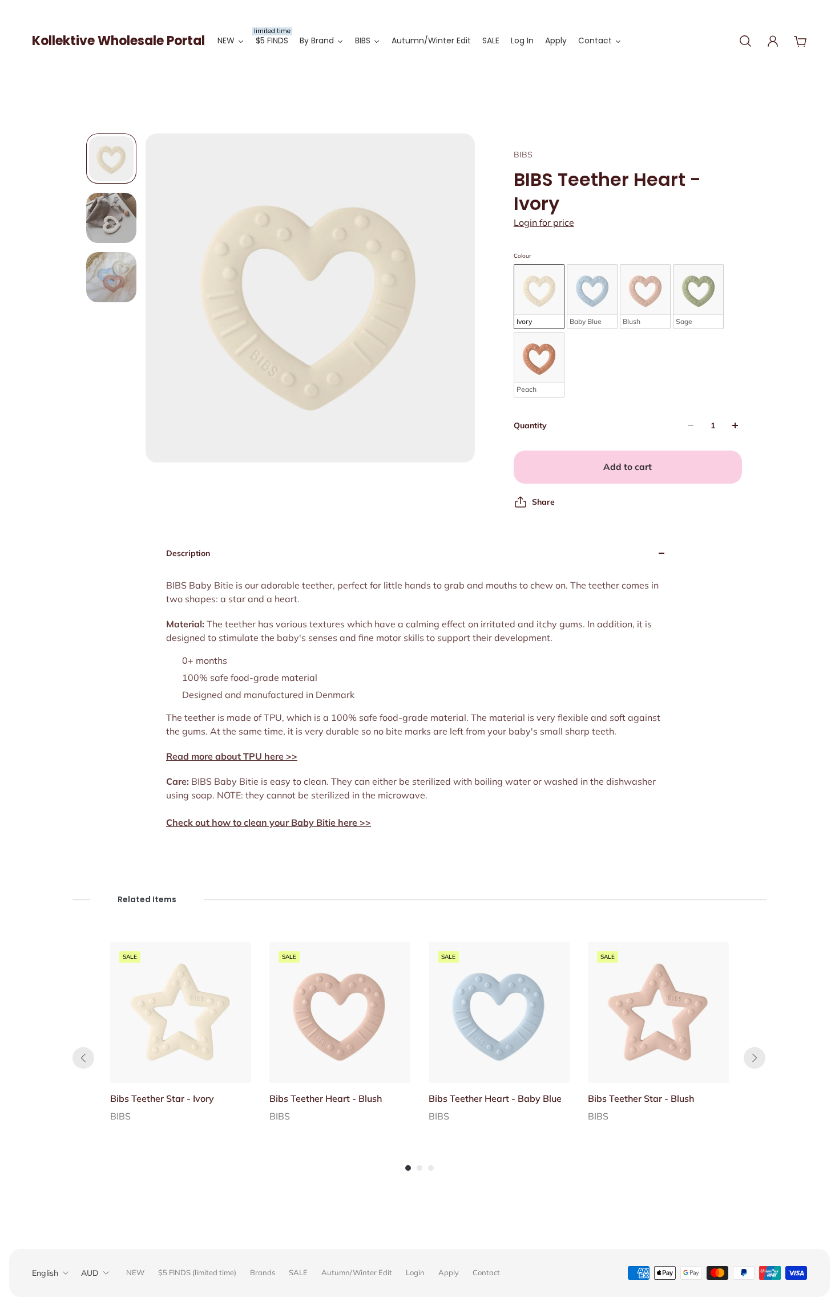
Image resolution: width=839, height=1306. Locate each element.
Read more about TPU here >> (231, 756)
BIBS (523, 154)
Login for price (544, 222)
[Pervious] (83, 1058)
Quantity (530, 425)
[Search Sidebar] (745, 41)
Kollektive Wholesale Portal (118, 41)
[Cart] (800, 41)
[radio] (539, 296)
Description (188, 553)
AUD (90, 1273)
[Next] (754, 1058)
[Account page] (772, 41)
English (45, 1273)
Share (543, 502)
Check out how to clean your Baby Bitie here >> (268, 822)
